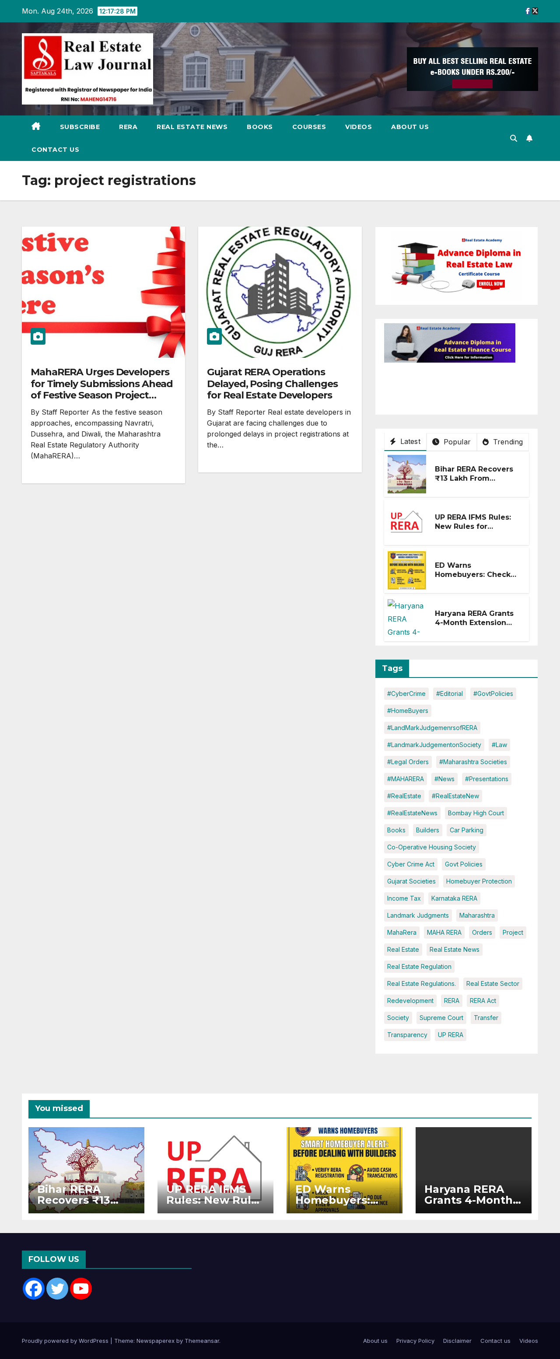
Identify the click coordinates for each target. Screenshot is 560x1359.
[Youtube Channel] (81, 1289)
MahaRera (401, 932)
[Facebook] (34, 1289)
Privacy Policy (415, 1340)
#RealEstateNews (412, 813)
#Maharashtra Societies (473, 761)
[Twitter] (57, 1289)
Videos (358, 127)
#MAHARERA (405, 779)
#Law (499, 744)
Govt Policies (464, 864)
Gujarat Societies (411, 881)
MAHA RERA (444, 932)
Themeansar (202, 1340)
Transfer (486, 1017)
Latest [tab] (409, 441)
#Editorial (449, 693)
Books (260, 127)
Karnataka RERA (454, 898)
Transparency (407, 1034)
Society (398, 1017)
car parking (466, 830)
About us (410, 127)
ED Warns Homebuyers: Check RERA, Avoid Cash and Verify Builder (476, 579)
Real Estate (403, 949)
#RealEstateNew (455, 796)
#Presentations (486, 779)
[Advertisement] (454, 384)
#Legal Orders (408, 761)
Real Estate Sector (492, 983)
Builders (427, 830)
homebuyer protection (479, 881)
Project (513, 932)
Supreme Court (441, 1017)
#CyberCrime (406, 693)
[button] (513, 138)
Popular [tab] (456, 441)
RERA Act (483, 1000)
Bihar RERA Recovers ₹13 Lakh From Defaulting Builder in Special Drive (474, 482)
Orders (482, 932)
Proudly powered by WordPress (66, 1340)
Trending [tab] (507, 441)
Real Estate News (192, 127)
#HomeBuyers (407, 710)
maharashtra (477, 915)
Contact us (55, 150)
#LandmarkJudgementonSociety (434, 744)
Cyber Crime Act (410, 864)
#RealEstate (404, 796)
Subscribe (80, 127)
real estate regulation (419, 966)
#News (444, 779)
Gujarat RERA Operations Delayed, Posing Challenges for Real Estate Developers (272, 383)
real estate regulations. (421, 983)
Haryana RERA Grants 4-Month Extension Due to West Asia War (476, 622)
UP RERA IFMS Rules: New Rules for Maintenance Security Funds (476, 530)
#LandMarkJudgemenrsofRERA (432, 727)
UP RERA (450, 1034)
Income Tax (404, 898)
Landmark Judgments (418, 915)
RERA (128, 127)
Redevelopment (410, 1000)
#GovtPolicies (493, 693)
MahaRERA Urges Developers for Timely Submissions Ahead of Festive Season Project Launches (102, 389)
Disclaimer (457, 1340)
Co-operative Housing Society (431, 847)
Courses (309, 127)
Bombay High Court (476, 813)
